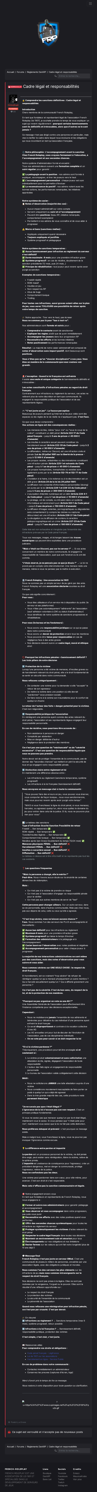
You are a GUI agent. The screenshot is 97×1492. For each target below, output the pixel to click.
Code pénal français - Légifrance (43, 1353)
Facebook (63, 1476)
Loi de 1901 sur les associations (42, 1356)
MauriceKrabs (80, 1476)
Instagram (63, 1485)
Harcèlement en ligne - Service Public (45, 1359)
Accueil (10, 72)
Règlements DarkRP (36, 72)
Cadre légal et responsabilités (63, 72)
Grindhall (13, 105)
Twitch (61, 1482)
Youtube (62, 1473)
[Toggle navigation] (90, 3)
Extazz (76, 1473)
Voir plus (77, 1479)
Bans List (47, 1479)
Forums (20, 72)
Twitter (61, 1479)
